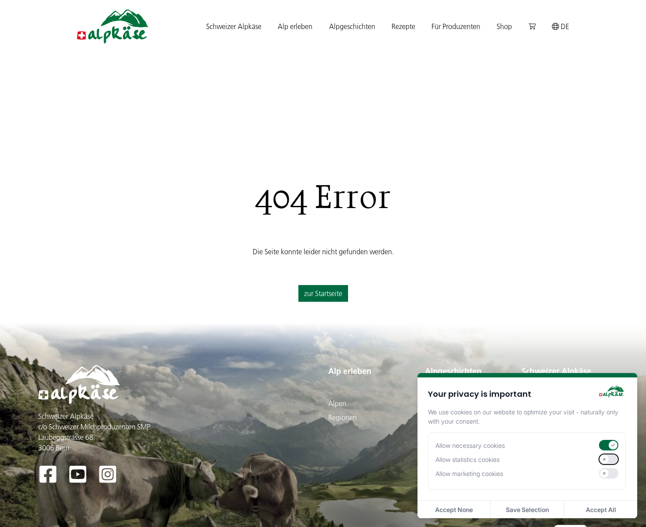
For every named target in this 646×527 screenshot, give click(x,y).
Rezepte (403, 26)
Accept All (601, 509)
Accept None (454, 509)
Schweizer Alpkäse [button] (233, 26)
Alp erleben (349, 371)
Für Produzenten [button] (456, 26)
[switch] (608, 445)
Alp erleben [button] (295, 26)
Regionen (342, 417)
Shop (504, 26)
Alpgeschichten (453, 371)
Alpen (337, 403)
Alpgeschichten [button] (352, 26)
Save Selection (527, 509)
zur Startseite (323, 293)
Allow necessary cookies (470, 445)
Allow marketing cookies (469, 473)
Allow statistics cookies (468, 459)
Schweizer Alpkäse (556, 371)
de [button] (564, 26)
